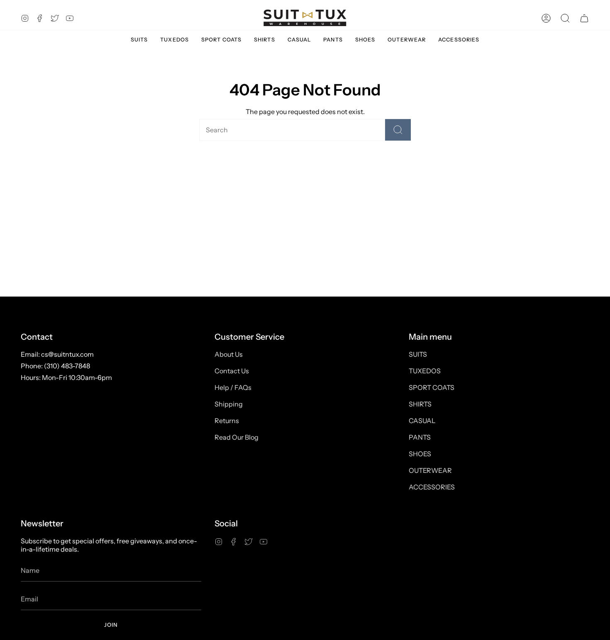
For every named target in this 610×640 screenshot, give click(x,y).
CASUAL (422, 420)
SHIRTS (420, 404)
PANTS (420, 437)
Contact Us (232, 371)
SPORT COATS (431, 387)
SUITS (418, 354)
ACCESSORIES (432, 487)
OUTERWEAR (430, 470)
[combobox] (278, 129)
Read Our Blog (237, 437)
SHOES (420, 454)
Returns (227, 420)
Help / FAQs (233, 387)
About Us (229, 354)
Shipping (229, 404)
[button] (565, 18)
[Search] (398, 130)
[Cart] (584, 18)
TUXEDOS (425, 371)
